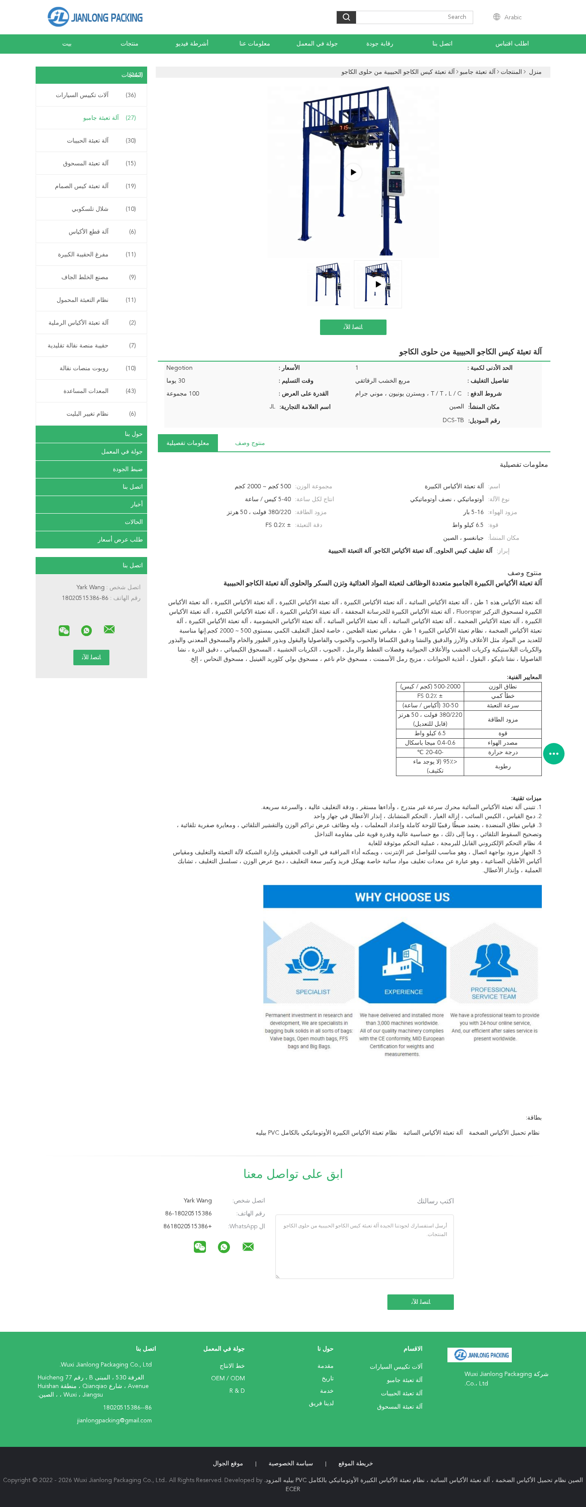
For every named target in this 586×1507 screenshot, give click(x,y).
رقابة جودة (379, 44)
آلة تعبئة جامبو (109, 118)
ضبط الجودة (128, 469)
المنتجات (132, 75)
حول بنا (134, 434)
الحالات (134, 522)
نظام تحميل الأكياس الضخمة (504, 1133)
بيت (67, 44)
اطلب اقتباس (512, 44)
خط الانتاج (232, 1366)
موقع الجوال (228, 1464)
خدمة (327, 1391)
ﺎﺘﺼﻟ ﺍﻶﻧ (353, 327)
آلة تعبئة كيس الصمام (95, 186)
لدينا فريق (321, 1403)
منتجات (130, 44)
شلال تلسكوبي (104, 209)
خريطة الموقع (355, 1464)
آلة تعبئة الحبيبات (101, 141)
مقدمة (325, 1366)
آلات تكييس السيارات (96, 95)
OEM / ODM (228, 1379)
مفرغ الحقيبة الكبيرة (97, 255)
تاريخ (328, 1379)
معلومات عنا (254, 44)
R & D (237, 1391)
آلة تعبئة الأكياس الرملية (92, 323)
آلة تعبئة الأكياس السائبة (433, 1133)
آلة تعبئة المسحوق (99, 164)
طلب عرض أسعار (120, 540)
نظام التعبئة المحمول (96, 300)
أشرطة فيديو (192, 44)
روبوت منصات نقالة (98, 368)
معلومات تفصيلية (187, 443)
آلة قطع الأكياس (102, 232)
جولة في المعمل (317, 44)
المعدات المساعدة (99, 391)
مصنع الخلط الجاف (98, 277)
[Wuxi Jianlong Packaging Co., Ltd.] (109, 630)
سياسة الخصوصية (291, 1464)
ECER (293, 1489)
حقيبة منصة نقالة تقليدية (92, 346)
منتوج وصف (250, 443)
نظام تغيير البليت (101, 414)
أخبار (137, 505)
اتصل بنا (442, 44)
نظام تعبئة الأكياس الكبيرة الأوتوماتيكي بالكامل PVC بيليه (326, 1133)
